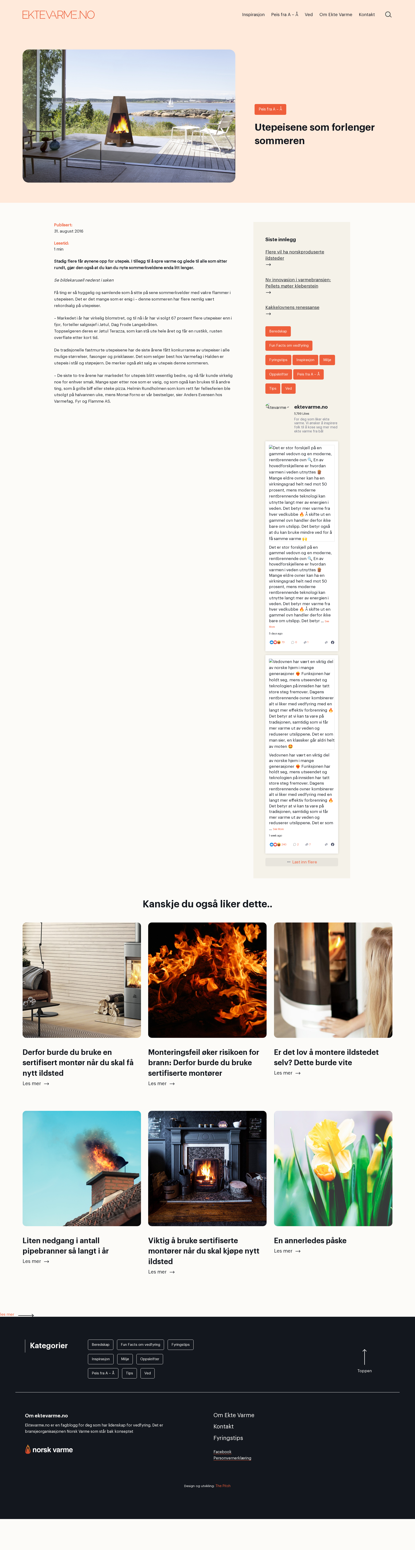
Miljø (327, 360)
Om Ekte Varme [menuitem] (335, 14)
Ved (288, 388)
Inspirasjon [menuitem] (253, 14)
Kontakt (224, 1426)
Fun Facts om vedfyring (289, 345)
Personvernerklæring (232, 1458)
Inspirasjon (305, 360)
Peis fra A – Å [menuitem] (284, 14)
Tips (272, 388)
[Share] (326, 642)
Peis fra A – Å (270, 109)
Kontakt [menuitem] (367, 14)
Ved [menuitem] (309, 14)
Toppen (364, 1371)
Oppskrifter (278, 374)
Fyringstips (278, 360)
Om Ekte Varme (234, 1415)
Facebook (223, 1452)
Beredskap (278, 331)
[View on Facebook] (333, 642)
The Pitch (223, 1486)
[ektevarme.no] (277, 406)
